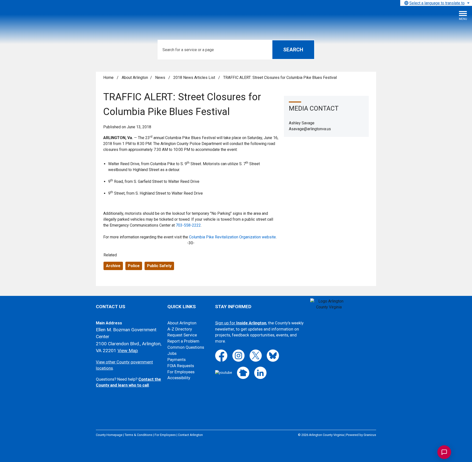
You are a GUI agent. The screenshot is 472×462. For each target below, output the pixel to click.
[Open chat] (444, 452)
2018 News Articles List (194, 77)
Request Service (182, 335)
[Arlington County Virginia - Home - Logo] (40, 17)
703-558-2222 (188, 225)
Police (134, 265)
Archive (113, 265)
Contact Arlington (190, 435)
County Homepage (109, 435)
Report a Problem (183, 341)
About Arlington (135, 77)
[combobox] (436, 3)
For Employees (180, 372)
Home (108, 77)
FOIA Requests (180, 365)
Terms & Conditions (138, 435)
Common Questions (185, 347)
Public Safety (159, 265)
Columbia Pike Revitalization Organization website (232, 237)
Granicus (370, 435)
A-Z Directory (179, 329)
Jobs (172, 353)
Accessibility (178, 377)
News (160, 77)
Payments (176, 359)
